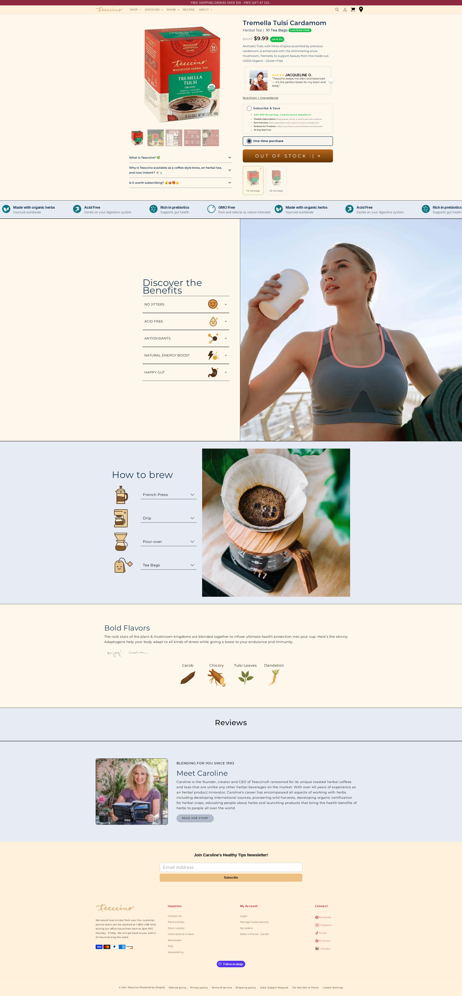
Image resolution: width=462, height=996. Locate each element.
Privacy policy (199, 987)
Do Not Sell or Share (306, 987)
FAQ (170, 946)
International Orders (181, 934)
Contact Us (175, 916)
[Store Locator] (361, 10)
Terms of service (222, 987)
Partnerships (176, 921)
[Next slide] (331, 80)
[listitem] (253, 180)
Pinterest (322, 941)
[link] (195, 818)
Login (244, 916)
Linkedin (322, 949)
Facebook (323, 918)
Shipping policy (246, 987)
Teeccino (133, 987)
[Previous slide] (245, 80)
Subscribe (231, 877)
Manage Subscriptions (254, 921)
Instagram (323, 926)
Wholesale (174, 940)
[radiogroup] (288, 125)
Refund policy (178, 987)
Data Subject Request (274, 987)
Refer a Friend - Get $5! (254, 934)
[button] (135, 9)
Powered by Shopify (152, 987)
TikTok (321, 934)
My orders (246, 928)
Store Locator (176, 928)
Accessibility (176, 952)
